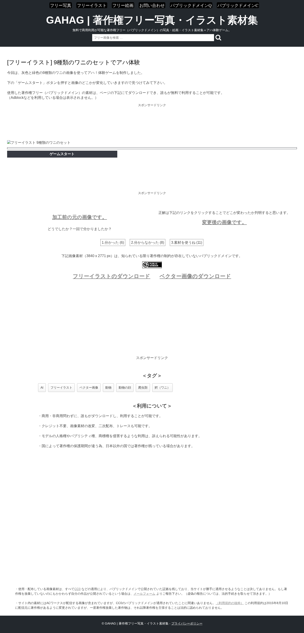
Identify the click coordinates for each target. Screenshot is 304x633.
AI (42, 387)
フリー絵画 (123, 5)
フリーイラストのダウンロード (111, 276)
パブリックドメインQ (191, 5)
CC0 (77, 589)
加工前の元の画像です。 (79, 217)
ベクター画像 (88, 387)
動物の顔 (125, 387)
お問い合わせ (152, 5)
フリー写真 (60, 5)
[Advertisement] (152, 122)
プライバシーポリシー (187, 623)
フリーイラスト (92, 5)
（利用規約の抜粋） (230, 603)
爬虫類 (143, 387)
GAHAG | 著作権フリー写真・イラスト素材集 (152, 20)
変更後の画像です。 (224, 222)
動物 (108, 387)
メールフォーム (144, 593)
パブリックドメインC (237, 5)
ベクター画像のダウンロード (195, 276)
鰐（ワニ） (162, 387)
